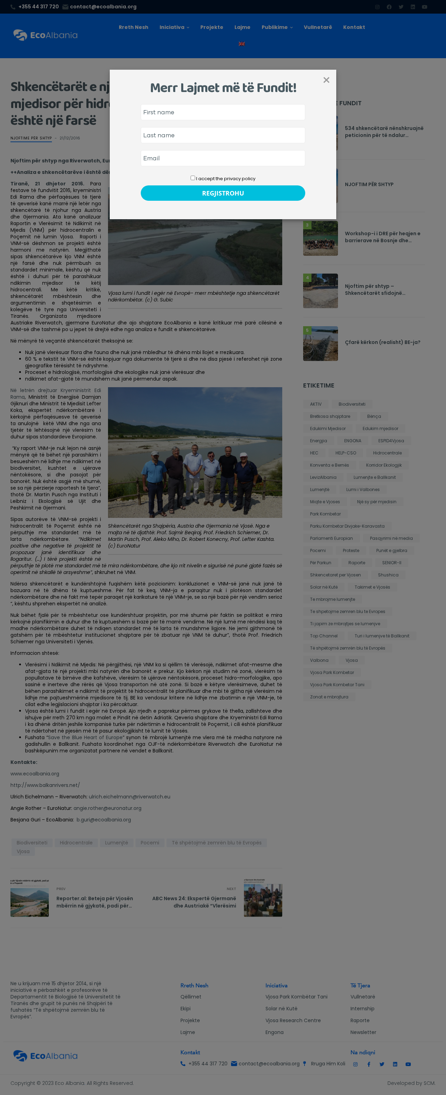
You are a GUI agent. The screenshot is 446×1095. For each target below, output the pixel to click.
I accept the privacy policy (225, 178)
